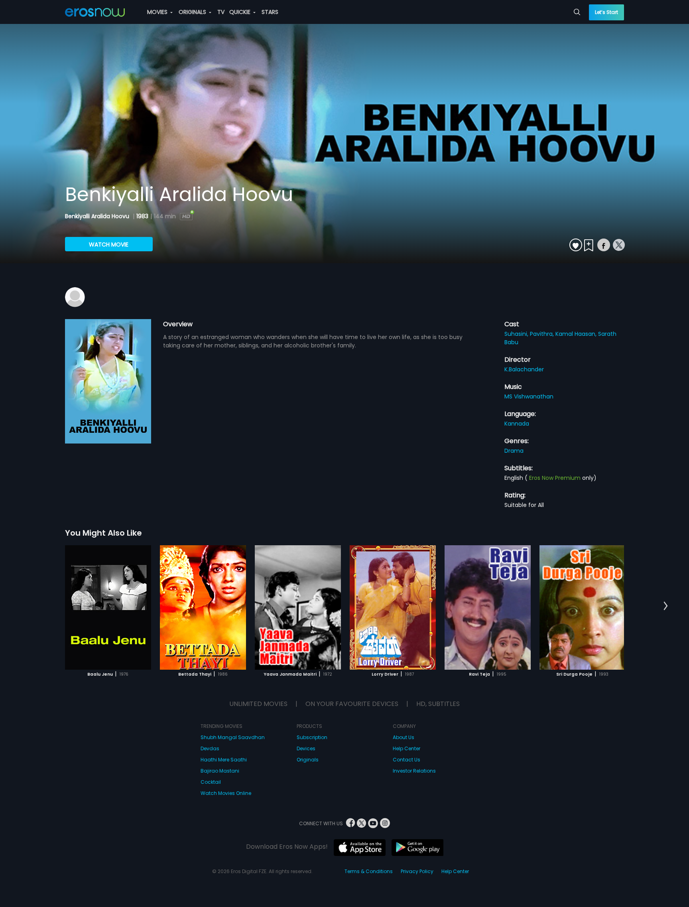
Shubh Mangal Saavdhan (233, 737)
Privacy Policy (417, 871)
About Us (403, 737)
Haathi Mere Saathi (224, 759)
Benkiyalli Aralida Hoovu (98, 216)
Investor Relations (414, 770)
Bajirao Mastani (220, 770)
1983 (142, 216)
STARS (270, 12)
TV (220, 12)
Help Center (406, 748)
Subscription (312, 737)
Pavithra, (542, 334)
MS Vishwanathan (528, 396)
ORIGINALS (193, 12)
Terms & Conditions (368, 871)
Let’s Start (606, 12)
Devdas (210, 748)
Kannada (516, 424)
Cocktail (211, 782)
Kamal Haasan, (576, 334)
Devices (306, 748)
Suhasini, (517, 334)
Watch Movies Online (226, 793)
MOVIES (158, 12)
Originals (308, 759)
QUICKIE (240, 12)
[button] (665, 606)
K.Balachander (524, 369)
